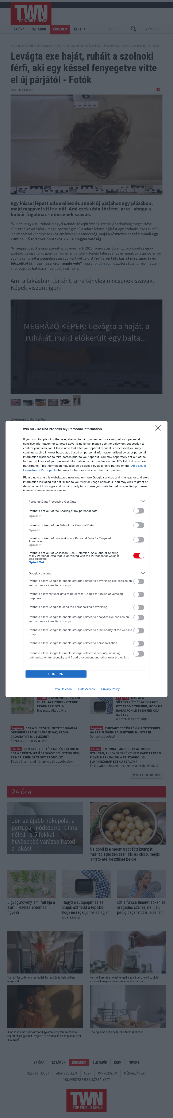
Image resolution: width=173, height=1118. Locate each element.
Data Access (86, 689)
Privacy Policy (110, 689)
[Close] (159, 429)
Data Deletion (63, 689)
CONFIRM (56, 674)
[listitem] (86, 501)
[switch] (138, 511)
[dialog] (86, 559)
